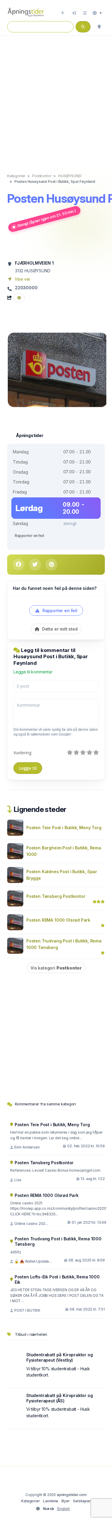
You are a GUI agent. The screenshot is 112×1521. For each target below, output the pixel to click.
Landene (50, 1501)
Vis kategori (56, 967)
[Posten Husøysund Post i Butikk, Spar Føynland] (57, 369)
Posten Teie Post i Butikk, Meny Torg (64, 827)
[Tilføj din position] (99, 26)
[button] (97, 13)
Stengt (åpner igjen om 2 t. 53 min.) (46, 218)
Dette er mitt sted (59, 628)
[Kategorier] (85, 13)
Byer (66, 1501)
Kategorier (30, 1501)
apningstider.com (72, 1494)
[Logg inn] (74, 13)
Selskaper (81, 1501)
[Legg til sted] (62, 13)
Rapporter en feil (29, 535)
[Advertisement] (56, 98)
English (63, 1508)
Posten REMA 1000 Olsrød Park (58, 920)
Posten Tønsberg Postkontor (55, 896)
